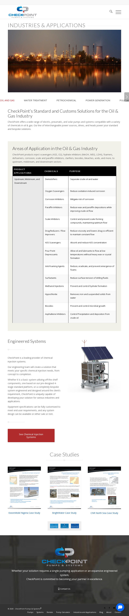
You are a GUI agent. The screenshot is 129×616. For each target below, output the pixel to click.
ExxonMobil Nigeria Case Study (24, 512)
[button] (41, 171)
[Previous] (75, 365)
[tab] (12, 101)
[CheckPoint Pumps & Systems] (23, 12)
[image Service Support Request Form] (76, 527)
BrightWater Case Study (64, 512)
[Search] (109, 12)
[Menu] (116, 12)
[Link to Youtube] (114, 608)
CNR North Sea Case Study (104, 512)
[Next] (126, 97)
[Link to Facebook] (109, 608)
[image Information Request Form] (55, 527)
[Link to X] (104, 608)
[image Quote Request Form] (66, 527)
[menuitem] (109, 12)
